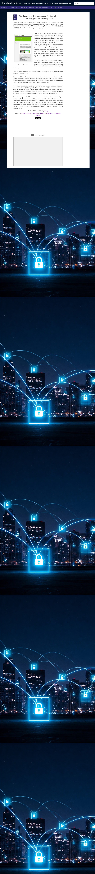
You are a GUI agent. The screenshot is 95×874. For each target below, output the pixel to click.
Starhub (38, 115)
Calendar (31, 7)
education (37, 113)
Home (13, 7)
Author (60, 7)
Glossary (45, 7)
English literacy (44, 113)
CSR (33, 113)
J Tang (46, 111)
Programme (57, 113)
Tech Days (38, 7)
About (17, 7)
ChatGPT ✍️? (53, 7)
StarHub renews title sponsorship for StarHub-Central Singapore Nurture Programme (38, 17)
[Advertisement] (73, 44)
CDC (21, 113)
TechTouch (24, 7)
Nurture (51, 113)
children (29, 113)
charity (24, 113)
